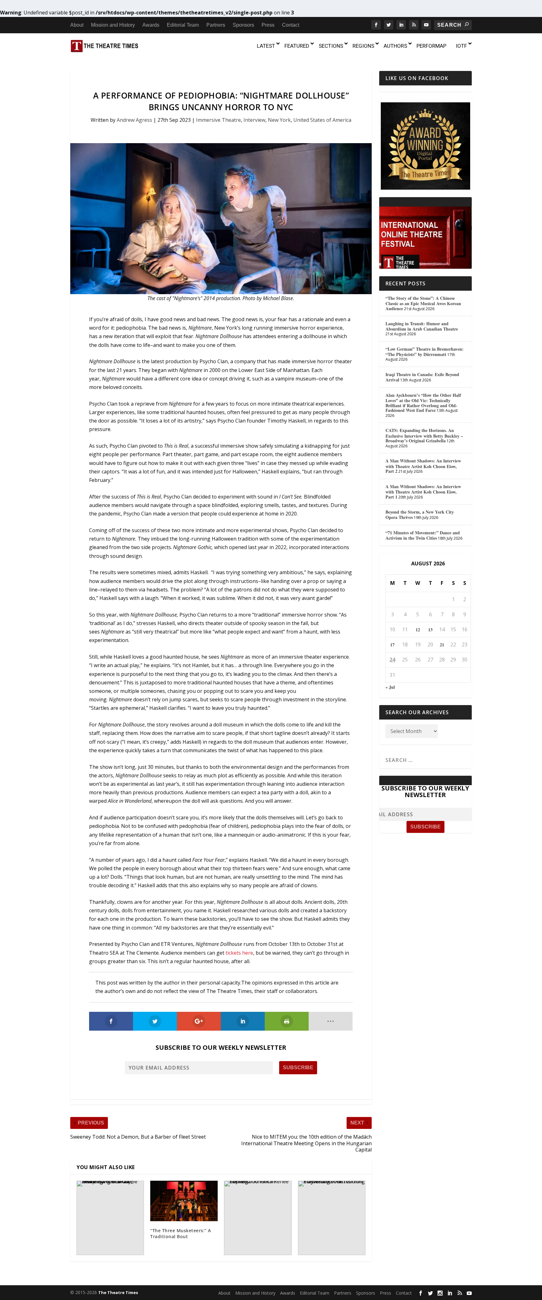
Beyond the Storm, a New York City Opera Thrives (419, 515)
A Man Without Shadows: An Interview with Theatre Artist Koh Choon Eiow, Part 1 (423, 491)
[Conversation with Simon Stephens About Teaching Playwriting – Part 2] (331, 1218)
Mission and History (113, 25)
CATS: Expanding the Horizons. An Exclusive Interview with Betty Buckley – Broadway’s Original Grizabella (424, 435)
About (76, 25)
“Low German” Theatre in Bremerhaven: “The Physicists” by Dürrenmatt (424, 352)
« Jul (390, 687)
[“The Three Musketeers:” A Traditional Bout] (184, 1201)
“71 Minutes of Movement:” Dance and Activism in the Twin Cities (422, 535)
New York (279, 119)
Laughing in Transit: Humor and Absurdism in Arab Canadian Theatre (421, 326)
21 (442, 644)
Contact (290, 25)
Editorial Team (183, 25)
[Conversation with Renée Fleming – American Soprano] (257, 1218)
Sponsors (243, 25)
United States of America (322, 119)
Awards (150, 25)
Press (268, 25)
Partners (215, 25)
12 (418, 629)
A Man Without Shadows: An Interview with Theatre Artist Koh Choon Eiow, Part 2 (423, 465)
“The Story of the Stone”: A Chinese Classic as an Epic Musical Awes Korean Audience (423, 303)
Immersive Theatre (218, 119)
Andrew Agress (134, 119)
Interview (254, 119)
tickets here (239, 952)
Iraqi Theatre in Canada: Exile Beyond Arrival (422, 377)
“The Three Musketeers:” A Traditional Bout (180, 1233)
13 (430, 629)
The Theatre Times (118, 1292)
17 (392, 644)
